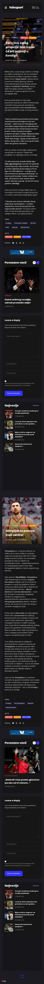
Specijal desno (11, 707)
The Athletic (20, 577)
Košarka (15, 38)
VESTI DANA (26, 237)
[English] (3, 981)
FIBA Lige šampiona (13, 164)
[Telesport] (16, 7)
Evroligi (16, 183)
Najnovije (12, 405)
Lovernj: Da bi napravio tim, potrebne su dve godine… (26, 903)
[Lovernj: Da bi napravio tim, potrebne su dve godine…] (9, 425)
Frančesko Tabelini (20, 223)
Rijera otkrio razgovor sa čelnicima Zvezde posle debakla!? (25, 434)
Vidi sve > (36, 405)
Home (8, 38)
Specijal (15, 227)
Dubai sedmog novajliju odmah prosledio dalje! (18, 301)
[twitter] (16, 243)
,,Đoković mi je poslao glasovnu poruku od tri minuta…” (22, 781)
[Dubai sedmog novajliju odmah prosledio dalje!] (22, 280)
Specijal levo (25, 227)
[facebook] (13, 243)
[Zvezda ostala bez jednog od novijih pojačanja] (9, 414)
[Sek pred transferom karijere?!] (9, 447)
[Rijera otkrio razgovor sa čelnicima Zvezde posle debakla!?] (9, 435)
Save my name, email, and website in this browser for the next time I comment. (19, 384)
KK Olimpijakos (19, 703)
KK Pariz (33, 223)
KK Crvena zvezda (11, 776)
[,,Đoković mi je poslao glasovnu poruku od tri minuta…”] (22, 760)
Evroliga (24, 38)
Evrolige (34, 687)
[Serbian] (5, 981)
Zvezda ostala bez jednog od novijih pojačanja (26, 892)
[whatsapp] (23, 243)
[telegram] (20, 243)
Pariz (7, 227)
